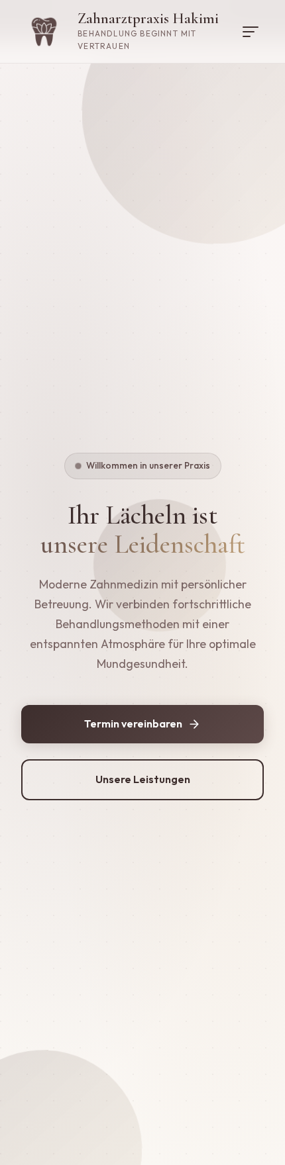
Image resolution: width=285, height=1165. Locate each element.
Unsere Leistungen (142, 779)
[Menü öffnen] (250, 31)
